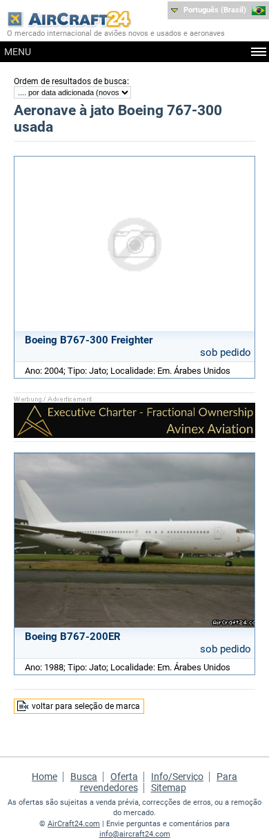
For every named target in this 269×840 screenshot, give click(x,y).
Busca (83, 776)
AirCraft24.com (74, 823)
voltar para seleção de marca (86, 706)
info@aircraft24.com (134, 834)
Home (44, 776)
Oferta (124, 776)
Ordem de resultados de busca (70, 81)
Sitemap (168, 787)
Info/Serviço (177, 776)
